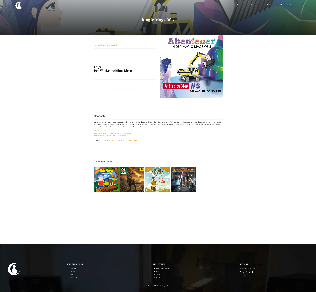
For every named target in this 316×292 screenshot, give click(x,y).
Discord (158, 277)
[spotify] (252, 272)
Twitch (158, 274)
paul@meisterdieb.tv (249, 269)
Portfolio (72, 271)
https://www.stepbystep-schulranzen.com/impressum (120, 140)
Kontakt (72, 274)
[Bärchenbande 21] (106, 179)
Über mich (73, 268)
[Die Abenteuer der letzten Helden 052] (183, 179)
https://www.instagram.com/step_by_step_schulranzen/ (113, 133)
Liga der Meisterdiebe (162, 268)
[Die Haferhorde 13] (157, 179)
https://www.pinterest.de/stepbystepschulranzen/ (110, 136)
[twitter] (243, 272)
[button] (95, 179)
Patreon (158, 271)
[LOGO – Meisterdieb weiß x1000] (19, 2)
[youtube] (249, 272)
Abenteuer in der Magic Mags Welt (105, 45)
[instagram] (246, 272)
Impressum (73, 277)
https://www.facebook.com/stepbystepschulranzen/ (111, 131)
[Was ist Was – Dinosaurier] (131, 179)
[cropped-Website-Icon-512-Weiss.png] (14, 264)
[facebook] (240, 272)
